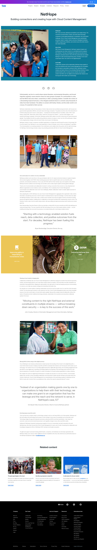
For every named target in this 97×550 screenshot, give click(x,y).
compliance (83, 478)
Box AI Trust (64, 517)
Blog (67, 504)
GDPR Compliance (65, 519)
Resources (56, 5)
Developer (42, 5)
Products (30, 5)
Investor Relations (16, 524)
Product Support (52, 517)
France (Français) (77, 529)
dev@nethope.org (40, 435)
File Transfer (39, 523)
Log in (84, 5)
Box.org (14, 526)
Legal (14, 532)
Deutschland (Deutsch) (78, 531)
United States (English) (78, 515)
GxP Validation (65, 521)
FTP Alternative (40, 521)
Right (92, 2)
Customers (49, 5)
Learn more (68, 2)
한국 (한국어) (76, 537)
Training (51, 521)
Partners (15, 530)
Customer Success (53, 515)
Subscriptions (33, 546)
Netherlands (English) (78, 522)
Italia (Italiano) (76, 533)
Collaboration (28, 515)
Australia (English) (77, 526)
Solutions (36, 5)
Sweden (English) (77, 524)
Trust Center (64, 515)
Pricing (61, 5)
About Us (15, 515)
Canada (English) (77, 528)
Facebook (80, 504)
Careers (14, 528)
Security (27, 521)
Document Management (42, 517)
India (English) (76, 520)
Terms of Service (43, 546)
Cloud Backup (40, 524)
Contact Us (51, 524)
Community (51, 519)
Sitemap (24, 546)
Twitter (74, 504)
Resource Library (65, 528)
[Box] (4, 6)
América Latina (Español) (79, 539)
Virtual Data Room (29, 528)
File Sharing (39, 515)
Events (63, 524)
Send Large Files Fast (29, 523)
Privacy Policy (54, 546)
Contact (67, 5)
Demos (63, 523)
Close (95, 2)
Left (90, 2)
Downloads (64, 526)
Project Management (41, 519)
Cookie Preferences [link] (65, 546)
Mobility (26, 519)
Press (14, 521)
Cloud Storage (28, 517)
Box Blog (15, 523)
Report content (52, 523)
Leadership (15, 517)
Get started (91, 5)
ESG (14, 519)
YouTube (60, 504)
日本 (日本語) (76, 535)
